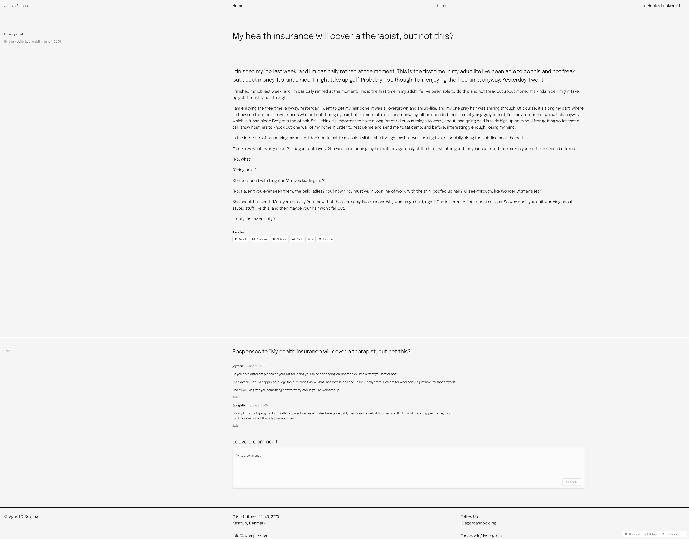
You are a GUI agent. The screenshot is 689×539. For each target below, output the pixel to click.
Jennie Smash (16, 6)
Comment (572, 481)
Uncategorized (13, 34)
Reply (235, 397)
